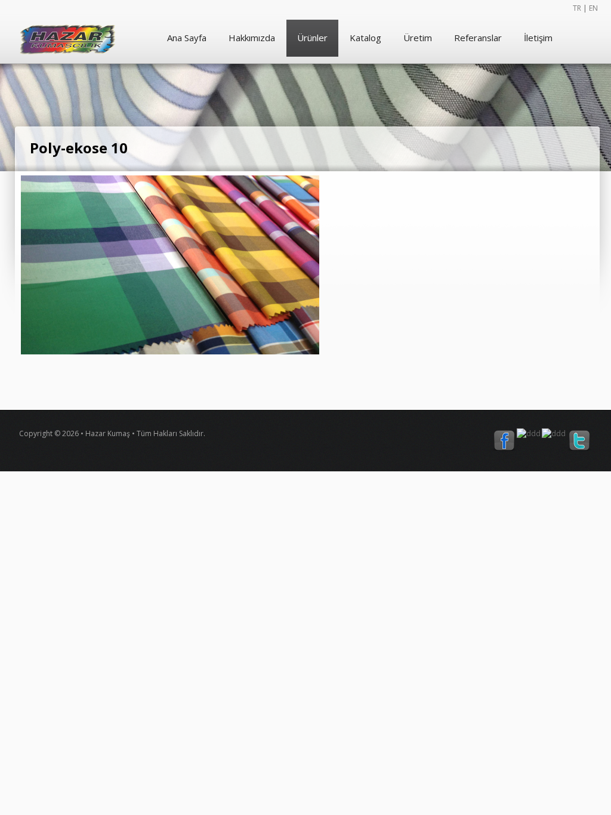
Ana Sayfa (186, 38)
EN (593, 8)
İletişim (538, 38)
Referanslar (478, 38)
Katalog (365, 38)
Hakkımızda (252, 38)
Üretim (417, 38)
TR (577, 8)
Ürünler (312, 38)
